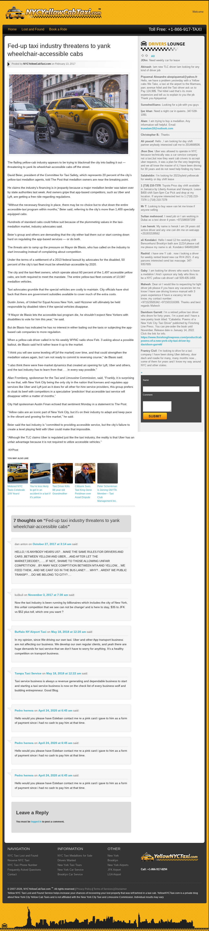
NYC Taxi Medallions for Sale (75, 855)
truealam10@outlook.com (157, 128)
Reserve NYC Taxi (18, 860)
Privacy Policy (84, 889)
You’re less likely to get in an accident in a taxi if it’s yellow (40, 492)
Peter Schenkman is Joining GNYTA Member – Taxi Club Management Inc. (107, 493)
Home (12, 29)
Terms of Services (103, 889)
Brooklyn (113, 860)
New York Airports (118, 865)
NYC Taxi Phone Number (22, 865)
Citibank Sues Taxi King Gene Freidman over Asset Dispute (83, 492)
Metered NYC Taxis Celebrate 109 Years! (16, 490)
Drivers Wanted (67, 860)
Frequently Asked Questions (24, 869)
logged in (36, 821)
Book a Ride (58, 29)
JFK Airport (114, 869)
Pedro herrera (24, 710)
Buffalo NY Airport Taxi (30, 631)
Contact (12, 874)
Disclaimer (121, 889)
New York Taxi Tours (70, 865)
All (153, 56)
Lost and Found (33, 29)
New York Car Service (70, 869)
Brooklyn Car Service (70, 874)
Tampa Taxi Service (28, 673)
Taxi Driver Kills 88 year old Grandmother (61, 490)
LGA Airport (114, 874)
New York (113, 855)
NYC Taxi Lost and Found (23, 855)
